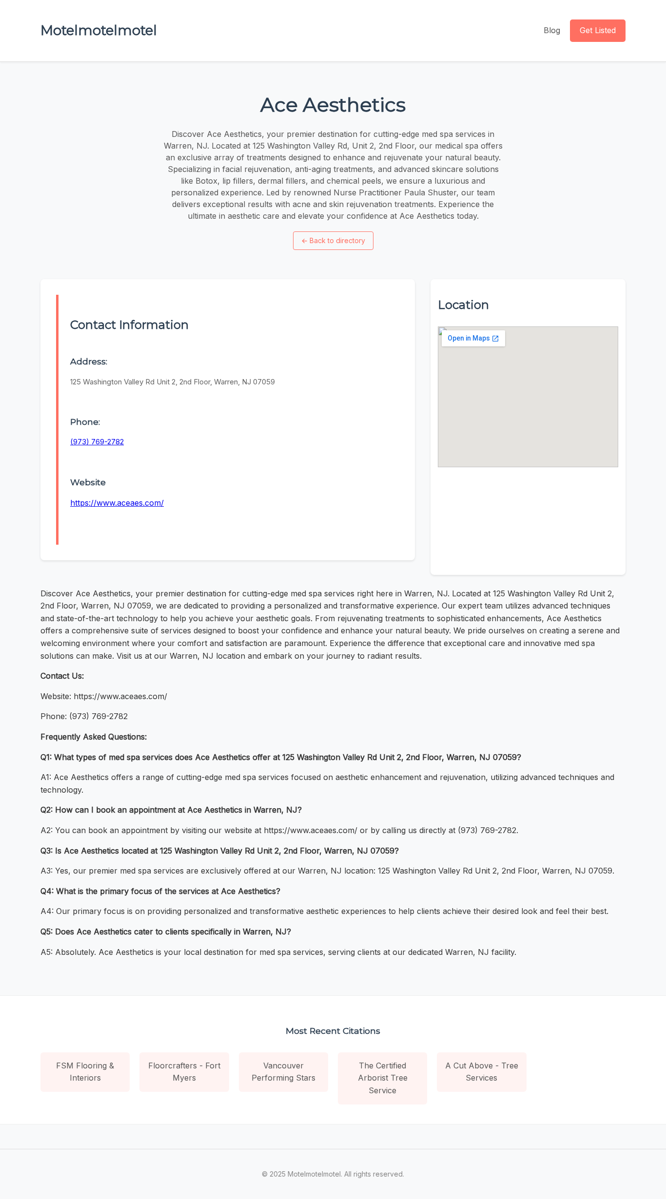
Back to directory (333, 240)
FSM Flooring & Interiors (85, 1072)
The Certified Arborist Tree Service (383, 1078)
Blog (552, 30)
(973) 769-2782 (97, 441)
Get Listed (598, 30)
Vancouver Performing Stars (283, 1072)
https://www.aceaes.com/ (117, 503)
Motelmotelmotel (98, 30)
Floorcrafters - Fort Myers (184, 1072)
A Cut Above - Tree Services (481, 1072)
